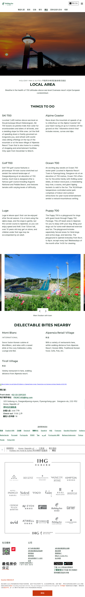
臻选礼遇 (21, 10)
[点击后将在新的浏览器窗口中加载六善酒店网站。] (14, 477)
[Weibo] (13, 549)
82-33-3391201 (19, 395)
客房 (28, 10)
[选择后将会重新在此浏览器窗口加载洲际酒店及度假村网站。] (42, 477)
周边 (46, 10)
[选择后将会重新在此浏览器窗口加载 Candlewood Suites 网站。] (71, 521)
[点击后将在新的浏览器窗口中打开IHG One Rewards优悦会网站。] (42, 533)
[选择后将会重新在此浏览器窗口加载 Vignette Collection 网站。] (57, 477)
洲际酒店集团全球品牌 (35, 551)
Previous (40, 311)
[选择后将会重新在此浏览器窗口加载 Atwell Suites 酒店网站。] (28, 521)
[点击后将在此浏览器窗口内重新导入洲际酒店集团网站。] (42, 462)
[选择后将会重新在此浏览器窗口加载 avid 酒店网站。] (14, 521)
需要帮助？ (58, 553)
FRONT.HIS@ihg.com (23, 397)
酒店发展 (58, 551)
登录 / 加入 (75, 3)
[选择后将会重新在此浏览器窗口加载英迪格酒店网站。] (13, 492)
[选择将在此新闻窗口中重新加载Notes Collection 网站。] (25, 492)
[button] (82, 3)
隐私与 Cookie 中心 (61, 556)
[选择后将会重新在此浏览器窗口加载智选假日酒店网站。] (42, 507)
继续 (42, 593)
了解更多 (58, 570)
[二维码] (6, 551)
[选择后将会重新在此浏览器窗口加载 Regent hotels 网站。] (28, 477)
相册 (66, 10)
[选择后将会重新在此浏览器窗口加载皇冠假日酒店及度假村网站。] (14, 507)
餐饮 (40, 10)
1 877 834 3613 (26, 565)
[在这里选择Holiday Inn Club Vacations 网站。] (57, 521)
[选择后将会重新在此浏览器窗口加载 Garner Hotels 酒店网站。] (71, 507)
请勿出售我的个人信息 (35, 558)
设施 (34, 10)
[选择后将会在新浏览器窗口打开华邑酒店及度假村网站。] (60, 492)
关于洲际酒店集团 (34, 548)
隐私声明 (6, 587)
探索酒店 (31, 553)
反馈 (29, 561)
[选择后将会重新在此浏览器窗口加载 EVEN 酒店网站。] (28, 507)
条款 (11, 585)
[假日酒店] (7, 4)
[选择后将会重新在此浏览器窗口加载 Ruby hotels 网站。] (48, 492)
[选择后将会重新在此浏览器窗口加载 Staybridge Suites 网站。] (42, 521)
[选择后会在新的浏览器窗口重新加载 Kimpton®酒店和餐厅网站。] (71, 477)
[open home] (3, 449)
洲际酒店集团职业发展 (62, 548)
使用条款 (31, 556)
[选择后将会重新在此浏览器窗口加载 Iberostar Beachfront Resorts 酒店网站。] (72, 492)
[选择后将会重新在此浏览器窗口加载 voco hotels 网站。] (36, 492)
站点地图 (58, 558)
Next (45, 311)
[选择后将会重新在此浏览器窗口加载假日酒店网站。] (57, 507)
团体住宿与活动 (56, 10)
